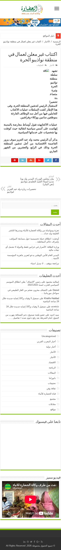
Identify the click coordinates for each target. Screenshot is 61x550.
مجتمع (53, 399)
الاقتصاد (52, 362)
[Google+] (38, 542)
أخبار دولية (51, 346)
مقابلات (52, 404)
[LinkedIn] (24, 542)
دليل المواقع (48, 36)
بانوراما (52, 378)
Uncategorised (49, 336)
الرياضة (52, 367)
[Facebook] (34, 542)
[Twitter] (31, 542)
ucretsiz (55, 306)
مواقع (53, 409)
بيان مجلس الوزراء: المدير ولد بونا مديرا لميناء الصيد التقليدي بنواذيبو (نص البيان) (37, 180)
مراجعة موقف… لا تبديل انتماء (45, 263)
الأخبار (47, 41)
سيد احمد (54, 315)
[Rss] (41, 542)
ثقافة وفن (51, 388)
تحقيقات (52, 383)
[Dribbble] (27, 542)
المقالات (52, 373)
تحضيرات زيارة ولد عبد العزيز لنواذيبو (21, 189)
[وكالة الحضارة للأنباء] (30, 9)
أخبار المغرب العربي (46, 341)
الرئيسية (57, 41)
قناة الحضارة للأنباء (47, 393)
